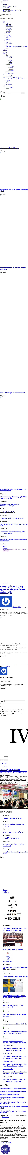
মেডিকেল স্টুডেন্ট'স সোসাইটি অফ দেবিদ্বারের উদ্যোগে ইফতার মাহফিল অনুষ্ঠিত (13, 771)
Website (2, 707)
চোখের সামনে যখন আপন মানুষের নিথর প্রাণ (13, 832)
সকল (4, 49)
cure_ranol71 (6, 1045)
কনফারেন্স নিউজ (9, 26)
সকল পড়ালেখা (12, 66)
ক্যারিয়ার (11, 67)
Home (4, 546)
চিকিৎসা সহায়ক (9, 83)
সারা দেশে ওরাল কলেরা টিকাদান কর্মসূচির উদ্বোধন (9, 148)
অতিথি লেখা (8, 42)
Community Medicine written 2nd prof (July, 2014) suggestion (15, 929)
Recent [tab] (5, 891)
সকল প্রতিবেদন (9, 35)
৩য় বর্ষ (10, 60)
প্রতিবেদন (5, 33)
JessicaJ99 (6, 1053)
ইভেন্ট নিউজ (8, 28)
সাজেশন (11, 69)
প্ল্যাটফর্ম (1, 15)
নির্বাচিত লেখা (8, 36)
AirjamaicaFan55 (8, 1061)
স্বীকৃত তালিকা (9, 84)
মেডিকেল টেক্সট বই (10, 56)
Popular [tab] (5, 890)
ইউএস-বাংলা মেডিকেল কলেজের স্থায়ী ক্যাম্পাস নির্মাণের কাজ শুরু (13, 1091)
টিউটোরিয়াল (11, 70)
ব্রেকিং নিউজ (8, 31)
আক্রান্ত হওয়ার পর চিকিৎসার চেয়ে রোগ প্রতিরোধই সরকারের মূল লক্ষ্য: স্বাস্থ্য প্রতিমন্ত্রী (14, 1041)
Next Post (3, 763)
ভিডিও (7, 38)
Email (2, 704)
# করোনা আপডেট (6, 9)
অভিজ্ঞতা (5, 41)
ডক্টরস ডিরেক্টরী (9, 76)
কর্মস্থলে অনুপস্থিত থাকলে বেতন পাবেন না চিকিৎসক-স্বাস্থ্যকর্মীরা (13, 1006)
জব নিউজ (8, 32)
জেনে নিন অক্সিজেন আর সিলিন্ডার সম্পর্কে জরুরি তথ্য (15, 976)
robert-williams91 (8, 1069)
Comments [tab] (6, 892)
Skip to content (4, 0)
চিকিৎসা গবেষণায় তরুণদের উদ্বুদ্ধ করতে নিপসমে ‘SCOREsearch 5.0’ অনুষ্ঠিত (9, 505)
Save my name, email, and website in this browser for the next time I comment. (12, 710)
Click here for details (5, 1142)
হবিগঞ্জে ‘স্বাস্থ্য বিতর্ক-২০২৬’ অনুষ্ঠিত (7, 512)
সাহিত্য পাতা (8, 24)
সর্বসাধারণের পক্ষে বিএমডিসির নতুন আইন (13, 949)
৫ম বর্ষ (10, 63)
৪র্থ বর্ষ (10, 62)
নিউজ (4, 22)
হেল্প (4, 86)
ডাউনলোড (5, 53)
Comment (3, 688)
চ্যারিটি (7, 88)
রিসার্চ (7, 81)
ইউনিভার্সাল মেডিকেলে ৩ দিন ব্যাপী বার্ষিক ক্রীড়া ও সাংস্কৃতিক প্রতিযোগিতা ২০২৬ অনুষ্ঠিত (15, 1032)
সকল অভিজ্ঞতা (9, 43)
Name (2, 701)
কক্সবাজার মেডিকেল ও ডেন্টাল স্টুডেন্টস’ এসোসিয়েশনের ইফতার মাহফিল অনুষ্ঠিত (12, 589)
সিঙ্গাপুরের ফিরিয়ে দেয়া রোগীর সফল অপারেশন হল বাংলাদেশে (11, 518)
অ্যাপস (7, 71)
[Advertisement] (14, 567)
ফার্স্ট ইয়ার (16, 46)
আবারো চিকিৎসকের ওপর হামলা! (11, 838)
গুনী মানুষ (8, 39)
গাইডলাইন (8, 80)
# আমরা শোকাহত (6, 11)
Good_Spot (6, 1076)
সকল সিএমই (17, 79)
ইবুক (7, 55)
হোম (4, 21)
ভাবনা (7, 48)
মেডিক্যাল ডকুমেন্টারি (10, 73)
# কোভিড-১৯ (6, 4)
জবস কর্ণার (5, 50)
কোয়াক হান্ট (5, 52)
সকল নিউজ (8, 25)
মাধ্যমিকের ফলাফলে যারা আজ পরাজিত (12, 818)
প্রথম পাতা (5, 548)
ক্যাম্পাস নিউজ (9, 29)
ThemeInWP (5, 1117)
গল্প (6, 45)
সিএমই (12, 77)
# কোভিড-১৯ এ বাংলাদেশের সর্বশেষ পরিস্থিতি (12, 10)
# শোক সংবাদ (6, 7)
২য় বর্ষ (10, 59)
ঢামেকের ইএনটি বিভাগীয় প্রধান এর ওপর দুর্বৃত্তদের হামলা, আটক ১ (13, 392)
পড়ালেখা (8, 64)
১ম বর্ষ (10, 57)
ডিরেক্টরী (4, 74)
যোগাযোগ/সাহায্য (9, 87)
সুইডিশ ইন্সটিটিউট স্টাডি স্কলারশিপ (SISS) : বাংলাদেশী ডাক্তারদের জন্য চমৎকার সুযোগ (14, 996)
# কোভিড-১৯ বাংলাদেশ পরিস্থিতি (9, 6)
